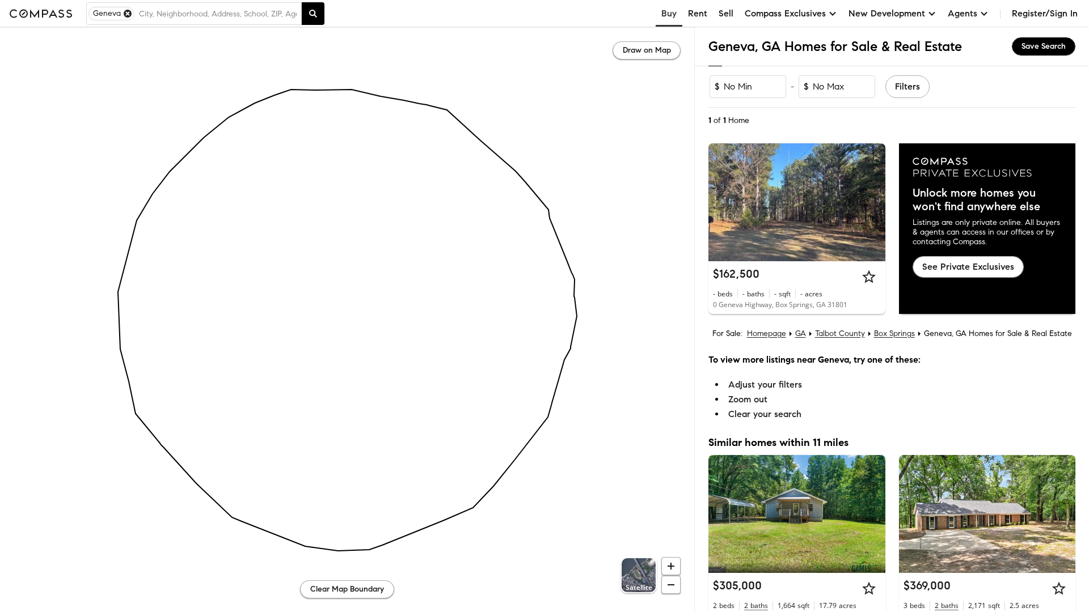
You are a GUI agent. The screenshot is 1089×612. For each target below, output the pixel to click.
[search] (313, 13)
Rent (697, 13)
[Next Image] (872, 202)
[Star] (869, 276)
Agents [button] (962, 13)
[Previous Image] (722, 202)
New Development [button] (887, 13)
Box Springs (894, 333)
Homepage (766, 333)
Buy (669, 13)
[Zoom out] (671, 585)
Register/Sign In (1045, 13)
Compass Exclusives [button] (785, 13)
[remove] (127, 13)
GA (800, 333)
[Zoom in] (671, 566)
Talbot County (840, 333)
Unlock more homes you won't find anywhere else (976, 200)
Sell (726, 13)
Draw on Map (647, 50)
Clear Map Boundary (347, 589)
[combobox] (217, 13)
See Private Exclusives (968, 266)
